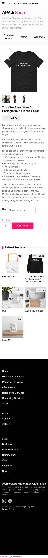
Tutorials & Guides (9, 37)
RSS (7, 423)
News (5, 471)
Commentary (9, 454)
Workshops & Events (13, 376)
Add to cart (22, 225)
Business (7, 444)
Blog (5, 439)
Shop (5, 403)
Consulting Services (12, 398)
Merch (24, 36)
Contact (6, 418)
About (5, 413)
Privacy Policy (8, 509)
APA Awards (8, 387)
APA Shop (24, 13)
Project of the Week (12, 382)
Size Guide (6, 220)
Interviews (7, 465)
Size (4, 209)
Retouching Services (13, 392)
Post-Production (10, 449)
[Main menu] (3, 3)
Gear (4, 460)
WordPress (19, 556)
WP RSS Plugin (6, 556)
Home (5, 371)
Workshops (39, 36)
